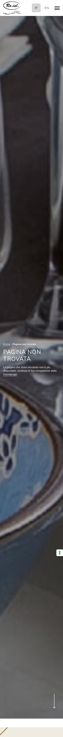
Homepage (10, 374)
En (47, 8)
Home (6, 344)
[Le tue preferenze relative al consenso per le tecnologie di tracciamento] (59, 552)
